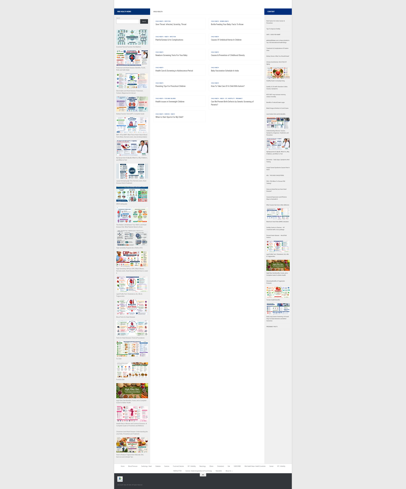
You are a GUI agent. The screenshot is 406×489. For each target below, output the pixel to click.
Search (118, 18)
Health (167, 36)
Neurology (203, 466)
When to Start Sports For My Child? (169, 117)
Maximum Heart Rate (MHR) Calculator (277, 221)
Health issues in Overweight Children (170, 101)
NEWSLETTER (177, 471)
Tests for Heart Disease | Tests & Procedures (130, 338)
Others (211, 466)
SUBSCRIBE (237, 466)
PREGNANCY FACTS (272, 326)
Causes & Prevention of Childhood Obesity (228, 55)
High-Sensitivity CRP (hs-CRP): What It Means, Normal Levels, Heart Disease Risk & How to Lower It (132, 271)
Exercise (167, 114)
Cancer (271, 466)
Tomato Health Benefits (273, 300)
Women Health (224, 21)
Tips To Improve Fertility (273, 29)
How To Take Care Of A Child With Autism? (228, 86)
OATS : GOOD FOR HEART (273, 34)
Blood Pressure (132, 466)
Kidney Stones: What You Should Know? (277, 56)
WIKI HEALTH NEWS (124, 12)
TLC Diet (118, 359)
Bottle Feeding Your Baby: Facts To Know (227, 24)
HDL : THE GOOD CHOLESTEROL (275, 175)
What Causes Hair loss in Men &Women (277, 205)
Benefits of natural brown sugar (275, 102)
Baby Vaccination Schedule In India (225, 71)
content (271, 12)
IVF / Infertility (230, 98)
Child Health (159, 21)
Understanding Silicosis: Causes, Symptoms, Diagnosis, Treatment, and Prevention (277, 133)
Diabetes (158, 466)
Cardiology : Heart (146, 466)
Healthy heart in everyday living (275, 81)
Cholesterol (220, 466)
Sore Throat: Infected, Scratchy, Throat (171, 24)
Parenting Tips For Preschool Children (171, 86)
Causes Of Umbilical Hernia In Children (226, 40)
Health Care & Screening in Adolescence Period (174, 71)
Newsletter (219, 471)
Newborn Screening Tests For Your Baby (171, 55)
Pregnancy (239, 98)
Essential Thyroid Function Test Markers (128, 47)
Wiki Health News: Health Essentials (255, 466)
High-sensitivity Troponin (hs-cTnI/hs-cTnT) (129, 248)
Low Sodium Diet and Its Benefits (275, 114)
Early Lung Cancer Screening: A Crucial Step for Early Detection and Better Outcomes (277, 319)
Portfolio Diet (120, 380)
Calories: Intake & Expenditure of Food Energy (198, 471)
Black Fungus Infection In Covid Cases (277, 108)
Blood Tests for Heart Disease (125, 317)
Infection (168, 21)
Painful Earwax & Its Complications (169, 40)
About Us (228, 471)
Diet (229, 466)
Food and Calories (170, 98)
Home (122, 466)
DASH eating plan (121, 204)
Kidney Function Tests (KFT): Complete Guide (130, 114)
